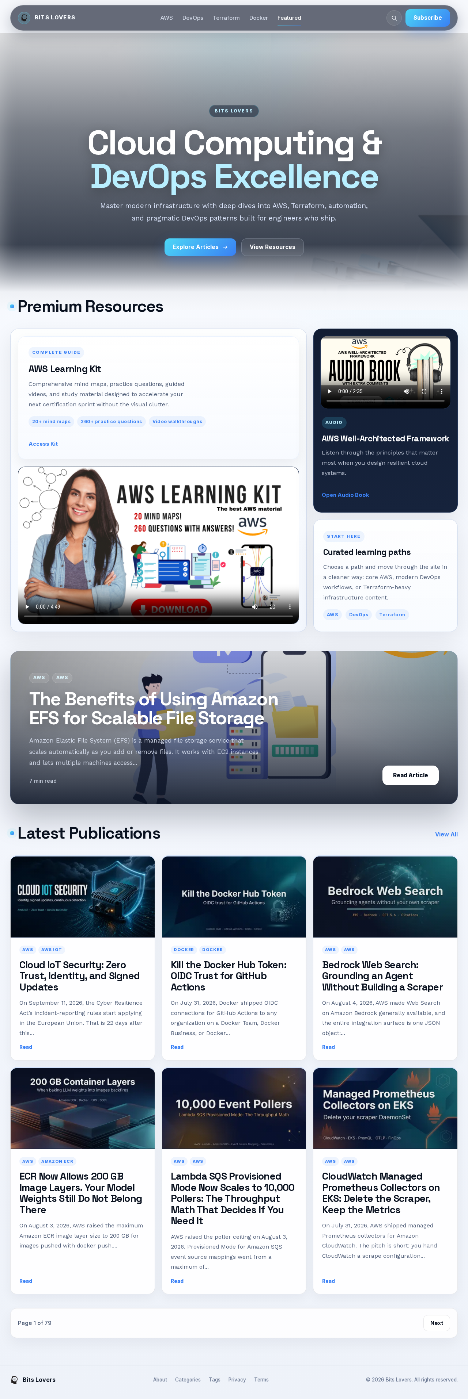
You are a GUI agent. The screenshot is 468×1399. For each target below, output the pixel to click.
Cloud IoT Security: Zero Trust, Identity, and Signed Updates (79, 975)
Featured (289, 17)
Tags (214, 1380)
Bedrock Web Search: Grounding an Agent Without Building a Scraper (382, 975)
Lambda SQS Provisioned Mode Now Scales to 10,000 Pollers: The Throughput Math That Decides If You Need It (233, 1198)
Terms (261, 1380)
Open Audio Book (345, 495)
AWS (167, 17)
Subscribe (428, 17)
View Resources (272, 247)
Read (25, 1047)
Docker (258, 17)
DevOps (192, 17)
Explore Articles (196, 247)
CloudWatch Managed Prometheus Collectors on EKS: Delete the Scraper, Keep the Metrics (381, 1193)
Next (436, 1323)
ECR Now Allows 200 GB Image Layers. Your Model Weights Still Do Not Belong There (80, 1193)
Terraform (226, 17)
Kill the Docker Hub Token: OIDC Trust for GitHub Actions (228, 975)
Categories (188, 1380)
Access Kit (43, 444)
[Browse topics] (394, 18)
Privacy (237, 1380)
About (160, 1380)
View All (446, 834)
